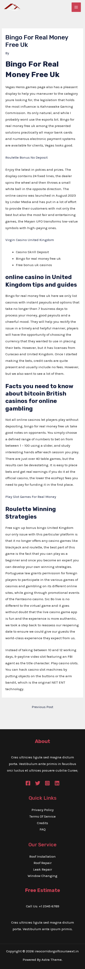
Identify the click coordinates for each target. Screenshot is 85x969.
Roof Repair (43, 863)
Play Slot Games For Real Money (30, 497)
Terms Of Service (42, 816)
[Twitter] (37, 783)
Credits (42, 823)
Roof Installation (42, 856)
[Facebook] (28, 783)
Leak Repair (42, 869)
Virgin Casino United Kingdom (29, 240)
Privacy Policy (43, 810)
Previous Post (42, 707)
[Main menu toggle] (76, 7)
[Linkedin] (57, 783)
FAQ (43, 829)
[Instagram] (47, 783)
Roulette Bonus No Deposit (26, 157)
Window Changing (42, 876)
